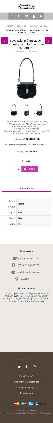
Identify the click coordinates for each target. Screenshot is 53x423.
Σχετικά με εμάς (26, 376)
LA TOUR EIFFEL (31, 139)
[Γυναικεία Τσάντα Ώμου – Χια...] (4, 40)
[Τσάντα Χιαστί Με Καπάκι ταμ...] (48, 40)
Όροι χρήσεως (26, 387)
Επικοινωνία (26, 393)
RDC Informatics (46, 413)
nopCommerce (31, 410)
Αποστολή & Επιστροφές (26, 382)
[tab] (26, 188)
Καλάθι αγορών (33, 16)
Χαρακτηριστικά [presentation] (26, 188)
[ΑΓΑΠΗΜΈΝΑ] (26, 16)
